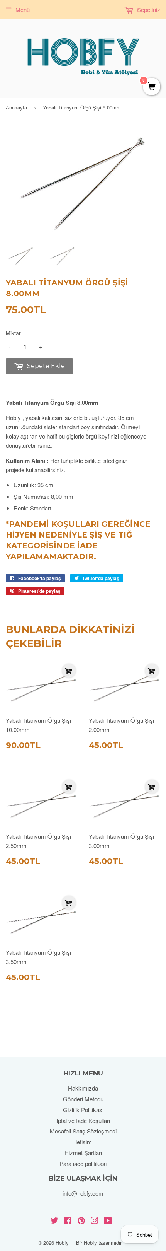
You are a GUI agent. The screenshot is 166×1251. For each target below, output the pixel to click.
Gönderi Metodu (83, 1099)
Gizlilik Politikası (83, 1110)
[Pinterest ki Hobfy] (81, 1221)
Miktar (13, 333)
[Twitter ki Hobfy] (54, 1221)
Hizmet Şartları (83, 1153)
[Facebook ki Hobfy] (68, 1221)
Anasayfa (16, 107)
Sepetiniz (148, 9)
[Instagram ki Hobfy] (94, 1221)
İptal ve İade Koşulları (83, 1120)
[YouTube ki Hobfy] (108, 1221)
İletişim (83, 1142)
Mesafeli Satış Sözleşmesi (83, 1131)
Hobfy (62, 1242)
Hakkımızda (83, 1088)
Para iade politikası (83, 1163)
